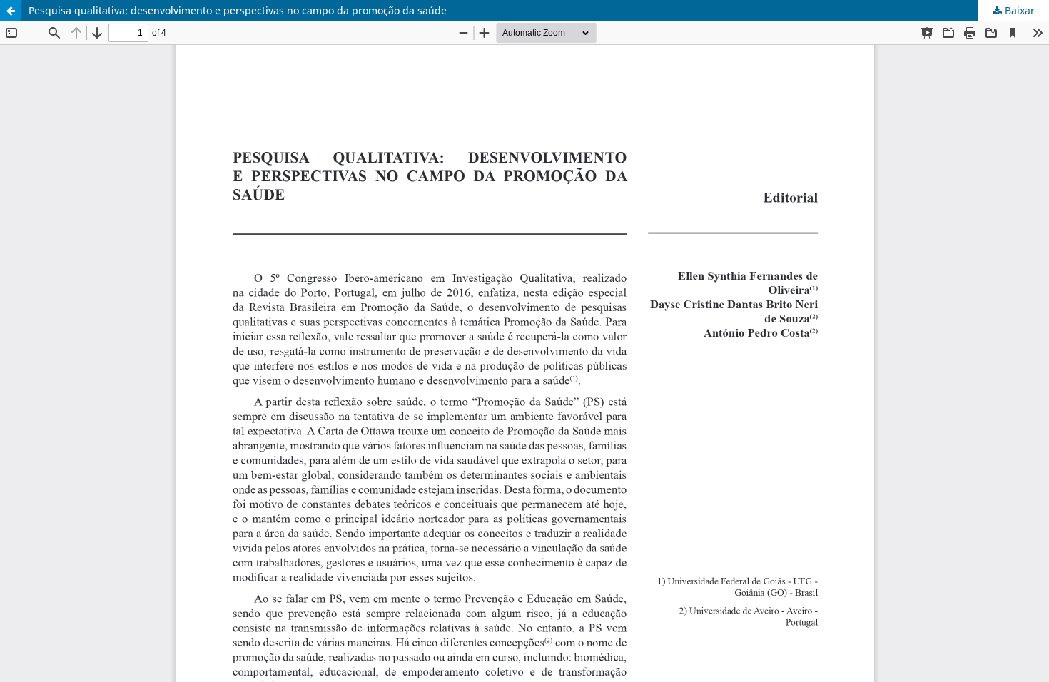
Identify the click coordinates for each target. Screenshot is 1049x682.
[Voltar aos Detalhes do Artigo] (10, 10)
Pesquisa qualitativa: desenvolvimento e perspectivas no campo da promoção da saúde (238, 10)
